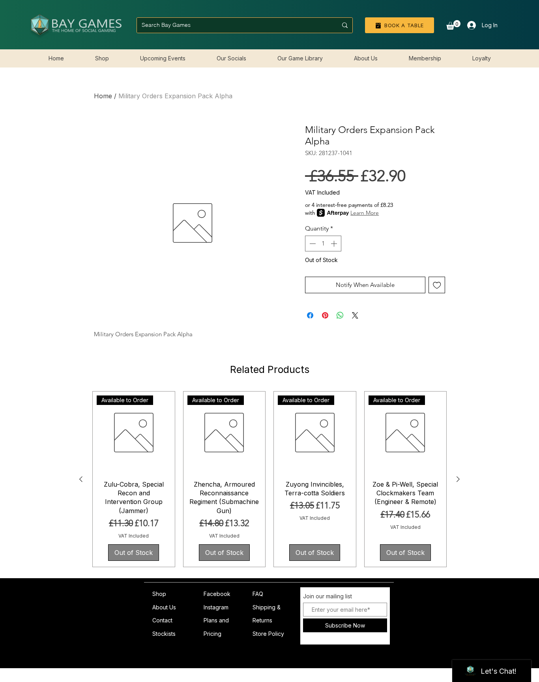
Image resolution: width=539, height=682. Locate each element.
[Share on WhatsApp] (340, 315)
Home (103, 96)
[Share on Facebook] (310, 315)
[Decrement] (311, 243)
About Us (164, 607)
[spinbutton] (323, 243)
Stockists (164, 633)
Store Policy (268, 633)
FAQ (258, 593)
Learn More (364, 212)
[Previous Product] (81, 479)
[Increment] (334, 243)
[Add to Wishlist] (437, 285)
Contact (162, 620)
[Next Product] (458, 479)
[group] (269, 479)
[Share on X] (355, 315)
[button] (453, 25)
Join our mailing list (327, 596)
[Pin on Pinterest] (325, 315)
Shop (159, 593)
